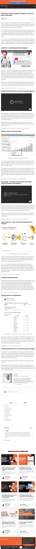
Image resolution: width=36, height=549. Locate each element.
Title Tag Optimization (8, 420)
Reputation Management (8, 415)
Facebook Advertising (8, 411)
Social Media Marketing (8, 419)
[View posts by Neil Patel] (20, 505)
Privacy (8, 540)
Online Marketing (7, 414)
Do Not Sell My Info (12, 540)
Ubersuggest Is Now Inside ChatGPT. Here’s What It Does (25, 468)
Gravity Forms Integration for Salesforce (13, 345)
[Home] (1, 10)
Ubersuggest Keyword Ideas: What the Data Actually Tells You (9, 523)
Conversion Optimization (8, 409)
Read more (29, 543)
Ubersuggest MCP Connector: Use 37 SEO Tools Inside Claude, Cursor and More (9, 496)
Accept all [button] (28, 544)
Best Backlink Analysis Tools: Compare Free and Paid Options (26, 495)
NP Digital (8, 19)
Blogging (6, 406)
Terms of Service (17, 540)
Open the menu (34, 6)
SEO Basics (6, 416)
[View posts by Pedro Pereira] (3, 478)
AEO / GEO (6, 405)
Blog (3, 10)
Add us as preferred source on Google (12, 391)
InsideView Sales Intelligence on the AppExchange (16, 88)
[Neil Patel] (4, 5)
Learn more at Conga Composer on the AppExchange (11, 274)
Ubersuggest (27, 376)
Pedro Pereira (7, 476)
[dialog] (28, 542)
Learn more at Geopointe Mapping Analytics (9, 292)
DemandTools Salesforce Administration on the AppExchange (18, 128)
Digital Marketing (7, 410)
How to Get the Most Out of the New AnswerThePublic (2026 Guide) (8, 469)
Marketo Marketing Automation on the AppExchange (16, 178)
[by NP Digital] (6, 7)
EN (10, 6)
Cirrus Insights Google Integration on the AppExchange (16, 219)
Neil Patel (5, 18)
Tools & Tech (6, 10)
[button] (28, 546)
